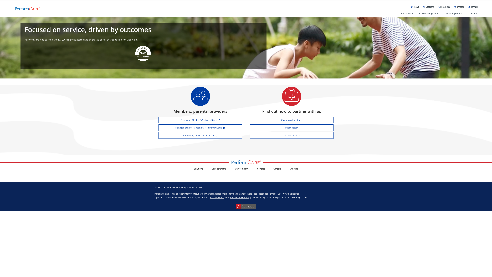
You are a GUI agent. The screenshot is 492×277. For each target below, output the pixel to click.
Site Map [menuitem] (294, 168)
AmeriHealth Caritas (239, 197)
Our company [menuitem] (452, 13)
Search (474, 7)
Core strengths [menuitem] (427, 13)
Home (416, 7)
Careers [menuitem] (277, 168)
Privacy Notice (217, 197)
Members (430, 7)
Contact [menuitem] (472, 13)
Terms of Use (275, 193)
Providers (445, 7)
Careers (460, 7)
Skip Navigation (8, 0)
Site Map (295, 193)
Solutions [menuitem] (406, 13)
